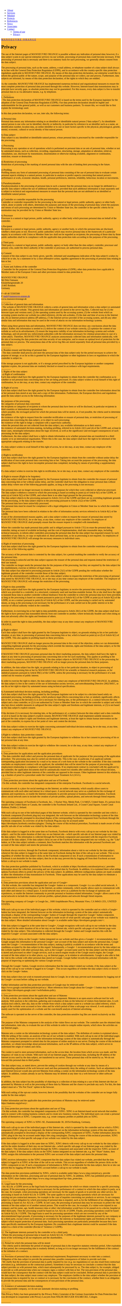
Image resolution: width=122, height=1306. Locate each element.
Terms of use (19, 31)
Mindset (11, 15)
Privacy (16, 34)
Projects (11, 18)
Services (11, 13)
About (10, 10)
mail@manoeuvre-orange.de (16, 296)
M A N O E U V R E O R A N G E (18, 39)
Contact (10, 29)
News (10, 23)
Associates (12, 26)
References (12, 21)
